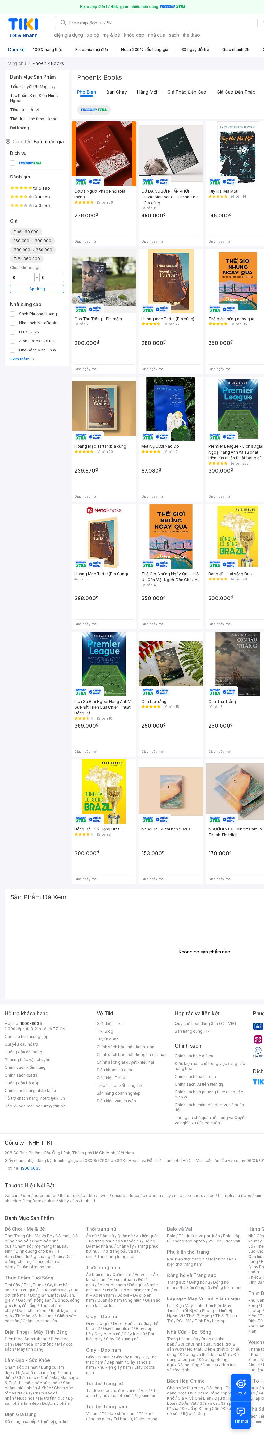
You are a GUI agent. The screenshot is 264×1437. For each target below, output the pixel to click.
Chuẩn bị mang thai (34, 1266)
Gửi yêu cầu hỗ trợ (21, 1044)
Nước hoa (26, 1398)
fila (75, 1200)
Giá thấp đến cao (186, 92)
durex (133, 1195)
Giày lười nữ (134, 1333)
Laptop (219, 1320)
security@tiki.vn (51, 1106)
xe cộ (93, 35)
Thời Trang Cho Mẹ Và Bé (28, 1235)
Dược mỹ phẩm (56, 1403)
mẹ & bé (111, 35)
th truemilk (70, 1195)
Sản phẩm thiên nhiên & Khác (37, 1385)
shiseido (13, 1200)
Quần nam (121, 1274)
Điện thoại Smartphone (26, 1338)
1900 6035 (30, 1168)
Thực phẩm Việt (53, 1290)
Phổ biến (86, 92)
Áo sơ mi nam (122, 1279)
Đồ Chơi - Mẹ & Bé (25, 1228)
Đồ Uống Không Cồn (200, 1408)
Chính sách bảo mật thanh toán (125, 1046)
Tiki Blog (105, 1031)
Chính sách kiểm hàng (25, 1067)
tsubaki (88, 1200)
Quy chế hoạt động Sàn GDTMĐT (206, 1023)
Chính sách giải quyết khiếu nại (125, 1062)
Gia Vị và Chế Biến (194, 1398)
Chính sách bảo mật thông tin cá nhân (131, 1054)
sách (174, 35)
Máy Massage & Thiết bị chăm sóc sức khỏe (41, 1380)
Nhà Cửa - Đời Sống (189, 1332)
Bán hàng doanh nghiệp (119, 1093)
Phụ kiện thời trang (188, 1252)
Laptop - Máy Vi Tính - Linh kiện (203, 1298)
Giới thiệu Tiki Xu (112, 1077)
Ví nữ (145, 1390)
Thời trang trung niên (116, 1256)
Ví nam (92, 1413)
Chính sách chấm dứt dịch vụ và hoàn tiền (209, 1107)
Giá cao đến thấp (236, 92)
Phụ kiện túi (144, 1395)
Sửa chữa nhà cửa (194, 1344)
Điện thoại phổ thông (34, 1344)
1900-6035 (31, 1023)
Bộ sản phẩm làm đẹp (39, 1401)
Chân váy (125, 1246)
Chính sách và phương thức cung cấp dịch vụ (209, 1094)
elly (167, 1195)
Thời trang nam (103, 1267)
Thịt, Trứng (34, 1284)
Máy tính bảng (30, 1349)
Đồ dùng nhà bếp (21, 1421)
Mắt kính (218, 1259)
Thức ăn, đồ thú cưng (34, 1315)
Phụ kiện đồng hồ (194, 1287)
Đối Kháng (19, 127)
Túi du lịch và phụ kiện (199, 1235)
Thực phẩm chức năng (36, 1372)
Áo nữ (91, 1235)
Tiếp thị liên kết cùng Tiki (120, 1085)
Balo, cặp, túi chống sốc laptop (204, 1238)
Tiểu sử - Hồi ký (24, 109)
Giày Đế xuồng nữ (122, 1338)
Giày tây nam (126, 1357)
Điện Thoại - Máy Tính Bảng (36, 1332)
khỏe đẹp (134, 35)
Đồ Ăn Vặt (187, 1403)
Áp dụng (37, 288)
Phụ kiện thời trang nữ (187, 1259)
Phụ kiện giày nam (114, 1367)
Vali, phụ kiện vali (224, 1241)
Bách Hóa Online (186, 1381)
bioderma (152, 1195)
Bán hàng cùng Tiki (193, 1031)
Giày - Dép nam (103, 1350)
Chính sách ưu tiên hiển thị (199, 1084)
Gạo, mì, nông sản (35, 1300)
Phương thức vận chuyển (27, 1059)
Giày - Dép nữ (101, 1316)
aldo (210, 1195)
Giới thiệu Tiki (109, 1023)
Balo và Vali (180, 1228)
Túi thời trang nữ (104, 1383)
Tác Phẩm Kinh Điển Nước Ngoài (34, 98)
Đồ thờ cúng (188, 1364)
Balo (171, 1235)
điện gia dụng (68, 35)
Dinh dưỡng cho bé (33, 1251)
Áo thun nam (97, 1274)
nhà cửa (156, 35)
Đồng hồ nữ (199, 1282)
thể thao (191, 35)
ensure (118, 1195)
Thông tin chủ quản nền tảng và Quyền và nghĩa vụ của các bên (211, 1120)
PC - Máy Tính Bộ (192, 1320)
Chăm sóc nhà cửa (40, 1320)
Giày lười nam (98, 1357)
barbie (89, 1195)
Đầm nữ (107, 1235)
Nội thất (194, 1349)
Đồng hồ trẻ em (227, 1287)
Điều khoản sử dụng (115, 1070)
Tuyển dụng (108, 1039)
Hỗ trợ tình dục (51, 1398)
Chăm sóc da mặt (21, 1367)
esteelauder (45, 1195)
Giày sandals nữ (118, 1328)
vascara (12, 1195)
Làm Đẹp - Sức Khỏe (27, 1360)
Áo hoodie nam (111, 1284)
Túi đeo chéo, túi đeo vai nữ (111, 1390)
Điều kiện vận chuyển (116, 1100)
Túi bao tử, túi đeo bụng (135, 1418)
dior (26, 1195)
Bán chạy (117, 92)
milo (178, 1195)
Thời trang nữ (101, 1228)
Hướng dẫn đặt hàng (23, 1051)
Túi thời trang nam (106, 1406)
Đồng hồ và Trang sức (191, 1275)
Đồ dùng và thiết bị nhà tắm (205, 1354)
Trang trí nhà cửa (182, 1338)
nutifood (243, 1195)
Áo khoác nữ (129, 1241)
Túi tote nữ (120, 1395)
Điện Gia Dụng (21, 1414)
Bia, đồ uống (25, 1305)
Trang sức (176, 1282)
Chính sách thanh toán (195, 1076)
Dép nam (115, 1362)
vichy (64, 1200)
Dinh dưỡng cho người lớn (38, 1256)
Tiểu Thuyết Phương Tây (33, 86)
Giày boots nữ (107, 1333)
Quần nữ (125, 1235)
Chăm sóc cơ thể (32, 1377)
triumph (225, 1195)
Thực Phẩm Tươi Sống (29, 1277)
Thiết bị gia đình (55, 1421)
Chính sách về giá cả (194, 1055)
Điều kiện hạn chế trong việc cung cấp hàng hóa (210, 1066)
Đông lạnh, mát (44, 1295)
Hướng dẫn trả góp (22, 1082)
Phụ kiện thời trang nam (201, 1262)
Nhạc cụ (210, 1364)
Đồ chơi (62, 1235)
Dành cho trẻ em (32, 1310)
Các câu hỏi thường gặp (27, 1036)
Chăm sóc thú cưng (185, 1387)
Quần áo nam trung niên (119, 1300)
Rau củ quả (25, 1290)
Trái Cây (12, 1284)
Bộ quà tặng (194, 1413)
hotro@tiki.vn (52, 1098)
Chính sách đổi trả (21, 1075)
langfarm (32, 1200)
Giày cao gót (98, 1323)
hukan (50, 1200)
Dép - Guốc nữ (126, 1323)
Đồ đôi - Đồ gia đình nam (127, 1290)
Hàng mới (147, 92)
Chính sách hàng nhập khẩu (30, 1090)
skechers (194, 1195)
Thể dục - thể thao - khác (33, 118)
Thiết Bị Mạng (199, 1315)
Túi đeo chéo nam (119, 1413)
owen (103, 1195)
